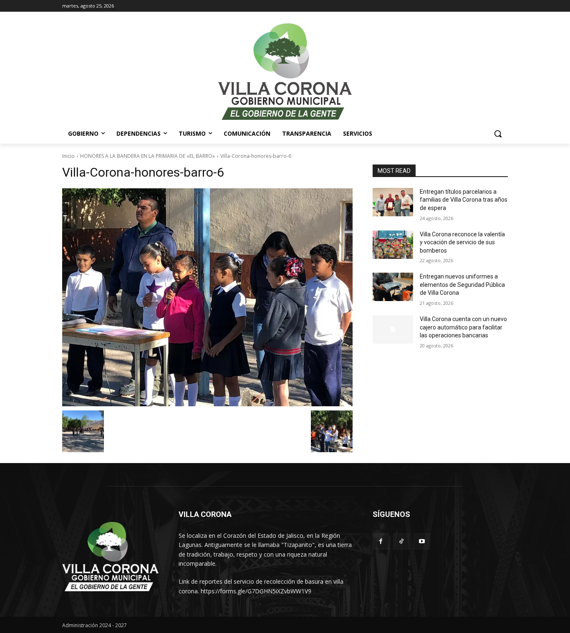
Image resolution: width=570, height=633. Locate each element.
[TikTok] (401, 541)
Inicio (68, 156)
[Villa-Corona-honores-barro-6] (207, 297)
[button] (498, 134)
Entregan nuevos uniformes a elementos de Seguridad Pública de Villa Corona (462, 284)
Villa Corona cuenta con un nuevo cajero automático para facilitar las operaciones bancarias (463, 327)
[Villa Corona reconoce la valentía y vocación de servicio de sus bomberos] (393, 244)
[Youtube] (422, 541)
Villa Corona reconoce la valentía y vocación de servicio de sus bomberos (462, 242)
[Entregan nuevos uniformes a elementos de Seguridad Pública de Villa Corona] (393, 287)
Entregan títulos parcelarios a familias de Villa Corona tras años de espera (463, 199)
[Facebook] (381, 541)
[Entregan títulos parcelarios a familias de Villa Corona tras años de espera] (393, 202)
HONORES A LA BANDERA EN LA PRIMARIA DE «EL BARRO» (147, 156)
